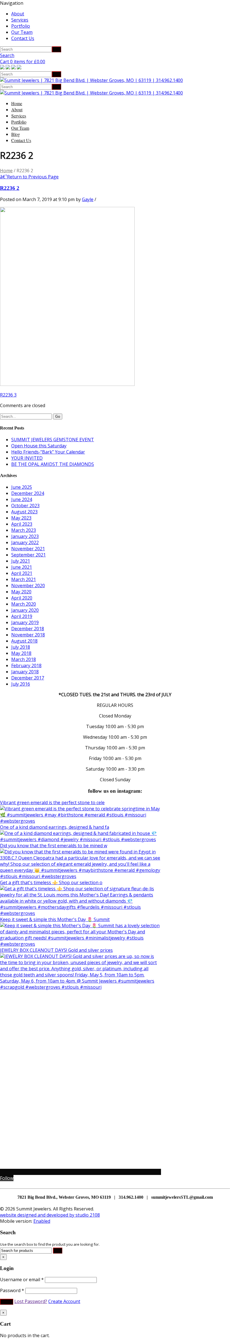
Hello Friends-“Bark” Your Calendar (48, 452)
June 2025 (21, 487)
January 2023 (25, 536)
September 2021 (28, 555)
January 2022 (25, 542)
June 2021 (21, 567)
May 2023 (21, 518)
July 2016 (20, 684)
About (17, 14)
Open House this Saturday (38, 446)
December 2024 (27, 493)
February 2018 (26, 665)
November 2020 (28, 585)
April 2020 (21, 598)
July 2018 (20, 647)
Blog (15, 134)
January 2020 (25, 610)
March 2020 (23, 604)
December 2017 (27, 678)
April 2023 (21, 524)
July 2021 (20, 561)
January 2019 (25, 622)
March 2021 (23, 579)
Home (16, 103)
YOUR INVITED (27, 458)
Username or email (22, 1279)
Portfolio (20, 26)
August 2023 (24, 512)
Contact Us (22, 38)
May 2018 (21, 653)
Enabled (41, 1221)
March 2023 (23, 530)
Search (7, 55)
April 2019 (21, 616)
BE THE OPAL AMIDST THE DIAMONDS (52, 464)
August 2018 (24, 641)
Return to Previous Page (29, 177)
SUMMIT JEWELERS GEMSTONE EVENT (52, 439)
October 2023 (25, 505)
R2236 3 (8, 395)
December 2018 (27, 629)
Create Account (64, 1301)
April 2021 (21, 573)
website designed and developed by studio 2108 (50, 1215)
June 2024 (21, 499)
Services (19, 20)
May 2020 (21, 592)
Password (12, 1290)
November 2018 (28, 635)
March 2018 (23, 659)
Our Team (22, 32)
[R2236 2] (67, 384)
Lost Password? (30, 1301)
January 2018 (25, 672)
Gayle (87, 199)
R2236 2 (9, 188)
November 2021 (28, 549)
